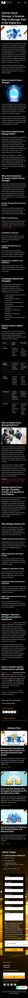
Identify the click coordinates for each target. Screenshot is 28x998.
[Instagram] (8, 984)
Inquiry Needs (8, 906)
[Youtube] (15, 984)
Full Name (7, 876)
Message (7, 912)
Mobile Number (8, 888)
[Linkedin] (4, 984)
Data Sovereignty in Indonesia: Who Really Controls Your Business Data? (14, 829)
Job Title (7, 900)
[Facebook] (11, 984)
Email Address (8, 882)
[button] (25, 2)
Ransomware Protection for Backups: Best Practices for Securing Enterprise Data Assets (13, 751)
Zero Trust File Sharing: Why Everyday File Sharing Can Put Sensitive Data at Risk (14, 791)
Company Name (8, 894)
